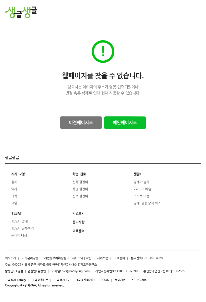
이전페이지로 (81, 122)
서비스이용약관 (81, 258)
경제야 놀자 (141, 182)
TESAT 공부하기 (22, 228)
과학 (14, 196)
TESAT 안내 (19, 221)
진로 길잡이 (80, 196)
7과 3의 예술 (142, 189)
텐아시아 (120, 280)
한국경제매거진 (85, 280)
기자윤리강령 (30, 258)
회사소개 (10, 258)
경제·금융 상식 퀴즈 (147, 203)
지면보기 (78, 213)
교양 (14, 203)
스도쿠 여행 (141, 196)
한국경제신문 (40, 280)
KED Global (139, 280)
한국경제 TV (62, 280)
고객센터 (119, 258)
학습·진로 (79, 174)
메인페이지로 (125, 122)
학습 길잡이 (80, 189)
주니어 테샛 (19, 235)
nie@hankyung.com (76, 271)
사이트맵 (102, 258)
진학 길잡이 (80, 182)
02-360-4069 (153, 258)
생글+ (138, 174)
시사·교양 (18, 174)
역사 (14, 189)
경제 (14, 182)
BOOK (104, 280)
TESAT (16, 213)
